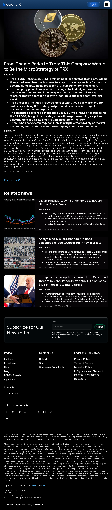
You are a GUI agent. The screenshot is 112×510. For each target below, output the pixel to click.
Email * (55, 321)
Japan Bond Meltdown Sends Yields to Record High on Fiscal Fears (70, 202)
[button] (107, 4)
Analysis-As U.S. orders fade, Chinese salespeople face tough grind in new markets (70, 241)
